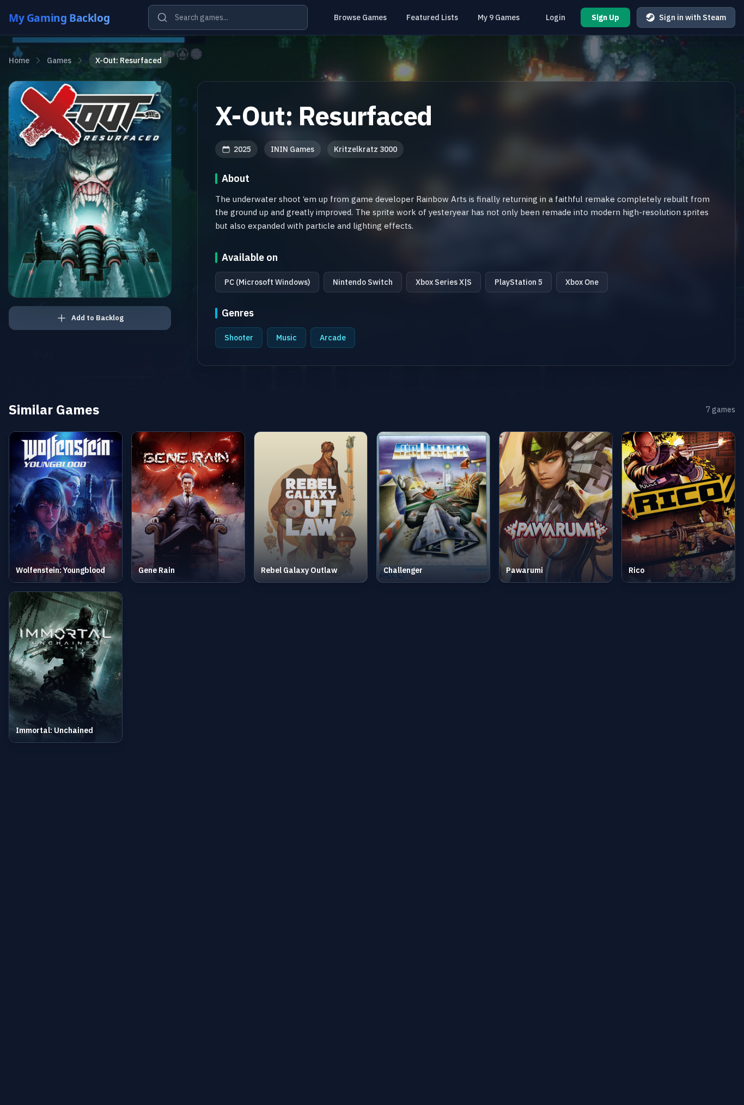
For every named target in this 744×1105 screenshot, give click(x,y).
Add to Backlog (97, 317)
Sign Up (605, 17)
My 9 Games (499, 17)
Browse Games (360, 17)
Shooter (238, 338)
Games (59, 60)
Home (19, 60)
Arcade (333, 338)
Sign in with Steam (692, 17)
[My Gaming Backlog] (70, 17)
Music (286, 338)
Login (555, 17)
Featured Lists (432, 17)
